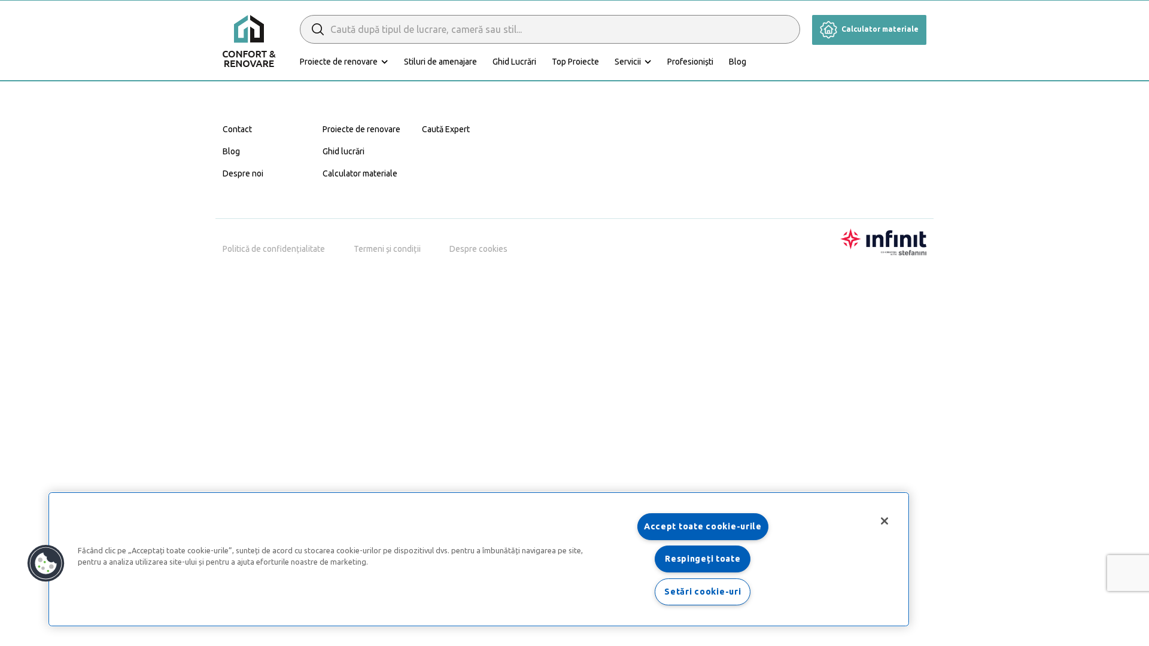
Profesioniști (690, 61)
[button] (46, 563)
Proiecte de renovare (339, 61)
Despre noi (243, 173)
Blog (737, 61)
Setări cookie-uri (702, 591)
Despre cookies (478, 249)
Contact (237, 129)
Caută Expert (446, 129)
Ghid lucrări (343, 151)
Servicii (628, 61)
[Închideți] (884, 521)
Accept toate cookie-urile (703, 526)
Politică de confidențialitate (274, 249)
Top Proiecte (575, 61)
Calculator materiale (879, 29)
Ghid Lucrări (514, 61)
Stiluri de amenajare (440, 61)
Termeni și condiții (387, 249)
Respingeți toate (703, 558)
